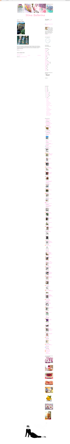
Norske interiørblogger (48, 205)
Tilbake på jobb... (48, 98)
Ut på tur (46, 69)
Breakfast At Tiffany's (48, 114)
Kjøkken (46, 60)
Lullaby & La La (48, 240)
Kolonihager (46, 61)
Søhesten (47, 339)
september (47, 95)
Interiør (46, 58)
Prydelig (47, 311)
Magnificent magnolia (48, 113)
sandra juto (47, 162)
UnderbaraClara (48, 119)
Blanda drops (46, 49)
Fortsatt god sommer (48, 103)
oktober (47, 94)
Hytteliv (49, 208)
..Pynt (46, 135)
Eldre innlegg (39, 55)
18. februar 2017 (50, 198)
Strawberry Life (48, 271)
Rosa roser (47, 99)
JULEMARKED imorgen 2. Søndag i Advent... (51, 296)
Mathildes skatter (48, 350)
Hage (45, 56)
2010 (46, 89)
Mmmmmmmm (48, 112)
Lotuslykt (47, 100)
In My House (47, 285)
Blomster (46, 50)
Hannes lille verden (48, 126)
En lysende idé (48, 104)
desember (47, 92)
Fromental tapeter (48, 102)
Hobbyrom (46, 57)
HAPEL (47, 140)
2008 (46, 91)
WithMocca (47, 337)
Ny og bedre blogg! (51, 290)
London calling (48, 108)
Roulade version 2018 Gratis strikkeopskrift (50, 173)
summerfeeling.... (50, 257)
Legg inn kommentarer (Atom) (23, 56)
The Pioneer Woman (48, 143)
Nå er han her (50, 312)
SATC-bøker (47, 101)
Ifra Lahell (47, 332)
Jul (45, 59)
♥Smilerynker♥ (47, 188)
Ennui (46, 316)
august (47, 96)
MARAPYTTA (47, 193)
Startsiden (29, 55)
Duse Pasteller (47, 302)
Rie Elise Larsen (48, 353)
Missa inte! (50, 267)
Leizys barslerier (48, 351)
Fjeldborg (47, 217)
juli (46, 97)
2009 (46, 90)
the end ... (50, 281)
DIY (45, 51)
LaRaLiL (47, 157)
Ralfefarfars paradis (48, 212)
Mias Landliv (47, 226)
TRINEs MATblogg (48, 122)
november (47, 93)
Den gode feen (47, 245)
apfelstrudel (47, 323)
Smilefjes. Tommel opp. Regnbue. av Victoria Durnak (51, 154)
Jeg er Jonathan (48, 299)
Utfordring (46, 70)
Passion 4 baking (48, 133)
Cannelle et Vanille (48, 344)
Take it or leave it (48, 115)
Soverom (46, 67)
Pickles (47, 202)
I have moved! (47, 250)
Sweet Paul (47, 352)
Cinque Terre (20, 21)
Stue (45, 68)
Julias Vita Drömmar (48, 266)
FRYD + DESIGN (48, 349)
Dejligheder (47, 318)
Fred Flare (47, 107)
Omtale (46, 66)
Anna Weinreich (48, 148)
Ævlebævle (47, 176)
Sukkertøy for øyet (48, 231)
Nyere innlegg (18, 55)
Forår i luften (50, 340)
